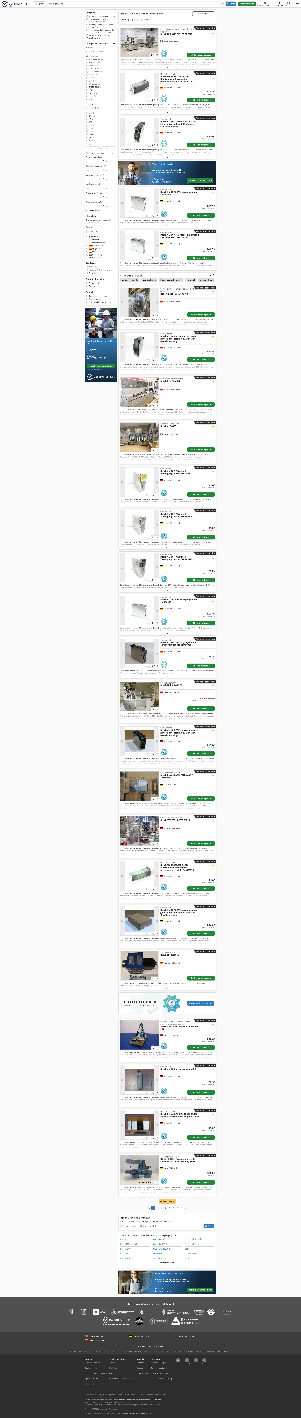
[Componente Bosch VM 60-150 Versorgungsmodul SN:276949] (139, 610)
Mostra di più (168, 1262)
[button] (297, 4)
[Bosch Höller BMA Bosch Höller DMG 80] (139, 696)
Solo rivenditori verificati (100, 302)
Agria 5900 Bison (224, 1351)
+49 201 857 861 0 (141, 1336)
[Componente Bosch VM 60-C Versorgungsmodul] (139, 1079)
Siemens (94, 62)
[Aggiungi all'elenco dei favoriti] (213, 32)
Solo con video (96, 299)
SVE (91, 140)
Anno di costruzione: (94, 157)
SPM (92, 116)
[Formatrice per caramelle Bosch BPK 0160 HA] (139, 392)
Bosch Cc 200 (126, 1258)
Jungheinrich (95, 72)
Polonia (96, 252)
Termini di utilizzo (141, 1413)
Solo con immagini (98, 296)
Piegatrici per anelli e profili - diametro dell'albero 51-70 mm (117, 1351)
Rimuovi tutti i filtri (141, 20)
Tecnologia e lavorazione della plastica (101, 26)
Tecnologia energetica (99, 35)
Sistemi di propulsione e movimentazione (98, 20)
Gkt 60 (187, 1249)
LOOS (92, 90)
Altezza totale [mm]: (94, 193)
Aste (92, 286)
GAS (91, 137)
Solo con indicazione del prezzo (101, 153)
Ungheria (97, 255)
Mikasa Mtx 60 (191, 1253)
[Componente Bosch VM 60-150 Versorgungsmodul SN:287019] (139, 202)
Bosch (93, 56)
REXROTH (94, 69)
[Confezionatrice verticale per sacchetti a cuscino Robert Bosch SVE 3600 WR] (139, 302)
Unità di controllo (130, 280)
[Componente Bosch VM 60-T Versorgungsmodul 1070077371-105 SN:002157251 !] (139, 653)
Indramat (190, 280)
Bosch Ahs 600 (126, 1253)
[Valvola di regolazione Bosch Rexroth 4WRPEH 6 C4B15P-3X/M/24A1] (139, 786)
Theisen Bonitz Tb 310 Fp (80, 1351)
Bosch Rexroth (96, 59)
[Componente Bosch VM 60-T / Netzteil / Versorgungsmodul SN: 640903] (139, 524)
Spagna (96, 248)
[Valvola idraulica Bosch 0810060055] (139, 965)
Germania (98, 245)
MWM (92, 99)
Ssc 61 (187, 1258)
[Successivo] (157, 42)
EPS (91, 128)
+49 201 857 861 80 (186, 1336)
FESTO (93, 78)
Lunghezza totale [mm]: (95, 175)
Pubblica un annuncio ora (200, 180)
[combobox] (100, 231)
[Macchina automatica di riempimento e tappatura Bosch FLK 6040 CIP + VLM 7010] (139, 42)
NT (91, 119)
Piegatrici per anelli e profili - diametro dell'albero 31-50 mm (169, 1351)
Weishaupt (94, 84)
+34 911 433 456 (97, 1340)
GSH (92, 131)
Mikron (93, 75)
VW (92, 81)
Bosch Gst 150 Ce (160, 1244)
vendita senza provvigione (101, 366)
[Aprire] (167, 67)
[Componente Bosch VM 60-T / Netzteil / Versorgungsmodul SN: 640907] (139, 482)
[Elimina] (223, 4)
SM (92, 113)
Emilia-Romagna (99, 242)
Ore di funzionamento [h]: (96, 166)
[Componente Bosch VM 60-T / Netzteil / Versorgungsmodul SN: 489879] (139, 567)
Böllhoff (93, 96)
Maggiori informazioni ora (201, 1003)
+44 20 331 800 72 (97, 1336)
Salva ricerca (168, 1201)
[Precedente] (122, 42)
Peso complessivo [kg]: (95, 202)
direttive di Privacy (127, 1413)
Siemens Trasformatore (210, 280)
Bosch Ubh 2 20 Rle (193, 1239)
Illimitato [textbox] (93, 231)
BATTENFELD (95, 87)
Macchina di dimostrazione (100, 270)
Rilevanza (203, 13)
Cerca (232, 3)
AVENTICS (94, 93)
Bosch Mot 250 (159, 1258)
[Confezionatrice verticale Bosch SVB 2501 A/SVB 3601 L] (139, 830)
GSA (91, 125)
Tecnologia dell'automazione (102, 16)
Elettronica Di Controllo (171, 280)
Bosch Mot (157, 1253)
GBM (92, 134)
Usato (93, 273)
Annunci (94, 283)
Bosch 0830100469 (128, 1244)
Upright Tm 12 (149, 280)
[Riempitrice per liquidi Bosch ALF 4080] (139, 437)
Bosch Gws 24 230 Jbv (161, 1249)
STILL (93, 65)
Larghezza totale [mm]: (95, 184)
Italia (92, 222)
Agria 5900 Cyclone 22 (205, 1351)
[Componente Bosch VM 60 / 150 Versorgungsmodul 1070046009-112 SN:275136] (139, 245)
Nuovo (93, 267)
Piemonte (96, 239)
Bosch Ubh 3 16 (192, 1244)
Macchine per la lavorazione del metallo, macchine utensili (101, 31)
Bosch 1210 (125, 1249)
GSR (91, 122)
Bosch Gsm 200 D (160, 1239)
